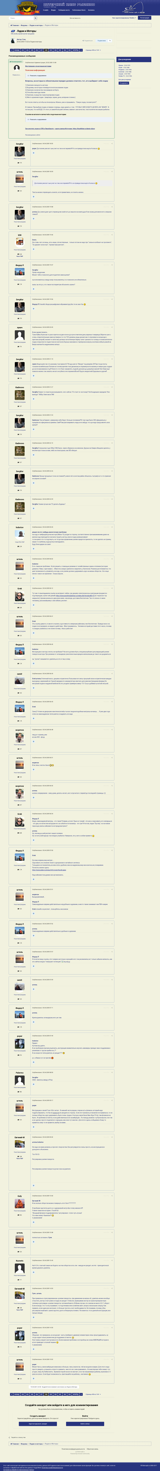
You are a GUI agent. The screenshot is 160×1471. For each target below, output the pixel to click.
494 (27, 50)
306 (20, 1215)
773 (20, 346)
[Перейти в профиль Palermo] (20, 1080)
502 (65, 50)
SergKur (19, 144)
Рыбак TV (122, 76)
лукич (19, 327)
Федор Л (20, 265)
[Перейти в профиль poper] (20, 1044)
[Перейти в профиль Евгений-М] (20, 1145)
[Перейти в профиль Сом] (13, 40)
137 (20, 406)
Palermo (20, 1073)
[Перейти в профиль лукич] (20, 335)
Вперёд (75, 50)
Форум (53, 10)
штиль (20, 172)
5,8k (20, 607)
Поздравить (124, 83)
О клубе (45, 10)
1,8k (20, 1156)
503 (69, 50)
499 (51, 50)
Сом (23, 39)
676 (20, 1055)
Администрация (40, 62)
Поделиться (88, 40)
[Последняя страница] (81, 50)
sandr (19, 674)
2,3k (20, 546)
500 (55, 50)
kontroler (121, 72)
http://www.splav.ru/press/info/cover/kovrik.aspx (49, 870)
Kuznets (19, 1261)
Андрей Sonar (46, 1387)
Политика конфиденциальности (73, 1449)
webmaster (144, 1467)
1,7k (20, 284)
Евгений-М (20, 1137)
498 (46, 50)
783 (20, 1092)
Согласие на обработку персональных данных (18, 1470)
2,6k (20, 254)
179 (20, 163)
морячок (20, 730)
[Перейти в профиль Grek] (20, 596)
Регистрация (144, 18)
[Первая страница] (11, 50)
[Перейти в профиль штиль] (20, 179)
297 (20, 749)
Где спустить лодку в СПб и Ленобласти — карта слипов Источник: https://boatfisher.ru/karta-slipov (60, 129)
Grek (20, 588)
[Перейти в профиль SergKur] (20, 151)
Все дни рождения (125, 79)
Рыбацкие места (64, 10)
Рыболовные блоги (78, 10)
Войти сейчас (85, 1424)
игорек (121, 74)
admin (38, 135)
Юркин (121, 65)
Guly (20, 1196)
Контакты (91, 10)
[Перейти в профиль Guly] (20, 1204)
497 (41, 50)
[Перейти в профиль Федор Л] (20, 273)
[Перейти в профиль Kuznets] (20, 1268)
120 (20, 191)
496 (37, 50)
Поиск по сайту (18, 75)
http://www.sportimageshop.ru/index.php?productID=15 (75, 596)
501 (60, 50)
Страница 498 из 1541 (93, 50)
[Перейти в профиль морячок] (20, 738)
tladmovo (19, 387)
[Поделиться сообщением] (112, 143)
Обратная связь (92, 1449)
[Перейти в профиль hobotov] (20, 535)
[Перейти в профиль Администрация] (17, 68)
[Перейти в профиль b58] (20, 243)
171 (20, 1280)
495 (32, 50)
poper (19, 1036)
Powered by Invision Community (80, 1453)
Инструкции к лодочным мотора (37, 66)
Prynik (120, 67)
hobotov (19, 527)
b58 (19, 235)
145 (20, 693)
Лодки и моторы (36, 42)
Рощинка (121, 69)
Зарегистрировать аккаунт (38, 1424)
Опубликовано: (42, 143)
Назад (16, 50)
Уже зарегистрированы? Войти (123, 18)
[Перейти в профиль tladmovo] (20, 395)
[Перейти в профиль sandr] (20, 681)
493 (23, 50)
